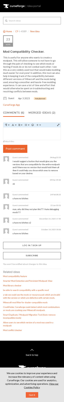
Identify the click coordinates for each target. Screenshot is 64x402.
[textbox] (32, 133)
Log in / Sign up (11, 243)
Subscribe (32, 255)
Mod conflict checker (12, 330)
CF (16, 31)
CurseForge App (11, 104)
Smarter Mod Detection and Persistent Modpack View (27, 281)
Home (8, 31)
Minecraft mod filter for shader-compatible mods (25, 302)
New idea (34, 31)
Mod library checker (12, 285)
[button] (7, 125)
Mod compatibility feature (15, 276)
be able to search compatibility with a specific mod (26, 290)
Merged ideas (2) (41, 112)
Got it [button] (32, 394)
